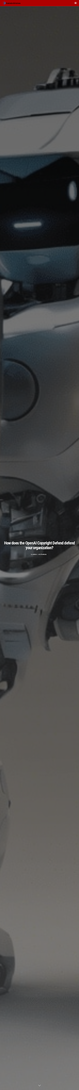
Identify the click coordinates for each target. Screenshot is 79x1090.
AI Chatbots (42, 554)
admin (35, 554)
